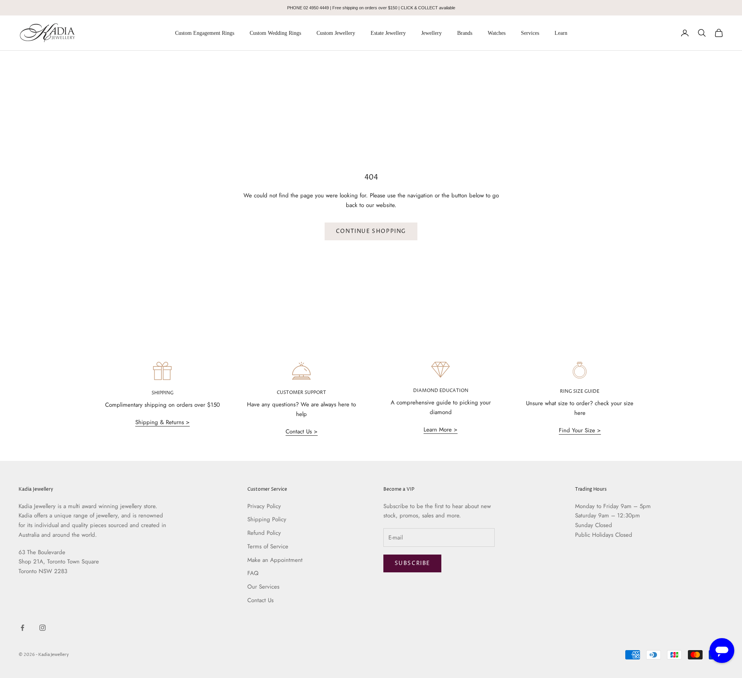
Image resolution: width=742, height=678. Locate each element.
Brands (464, 33)
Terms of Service (267, 546)
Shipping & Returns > (162, 422)
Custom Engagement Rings (204, 33)
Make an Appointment (275, 560)
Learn (561, 33)
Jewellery (431, 33)
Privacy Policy (264, 506)
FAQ (253, 573)
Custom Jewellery (336, 33)
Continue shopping (371, 231)
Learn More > (441, 429)
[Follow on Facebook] (22, 628)
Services (530, 33)
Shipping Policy (266, 519)
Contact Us (260, 600)
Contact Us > (302, 431)
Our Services (263, 586)
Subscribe (412, 563)
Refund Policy (264, 533)
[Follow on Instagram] (42, 628)
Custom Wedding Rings (275, 33)
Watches (496, 33)
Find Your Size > (580, 430)
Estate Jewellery (388, 33)
